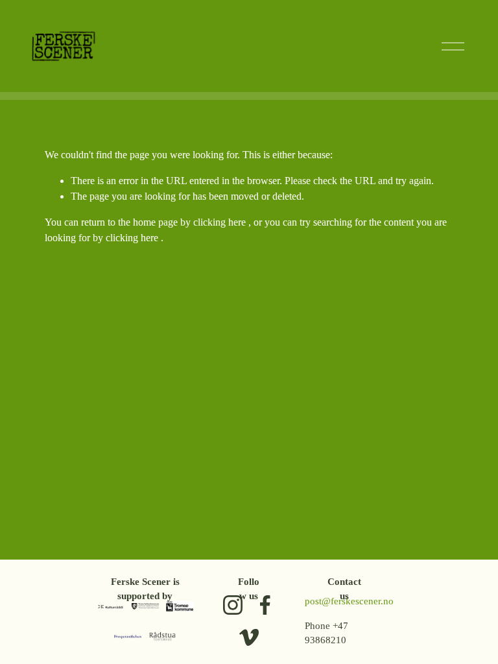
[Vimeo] (249, 637)
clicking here (219, 222)
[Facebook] (265, 605)
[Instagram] (232, 605)
